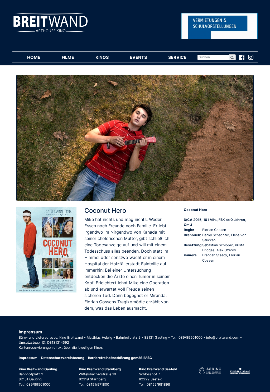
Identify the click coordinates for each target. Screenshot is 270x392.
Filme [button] (73, 57)
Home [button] (39, 57)
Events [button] (143, 57)
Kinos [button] (107, 57)
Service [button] (182, 57)
